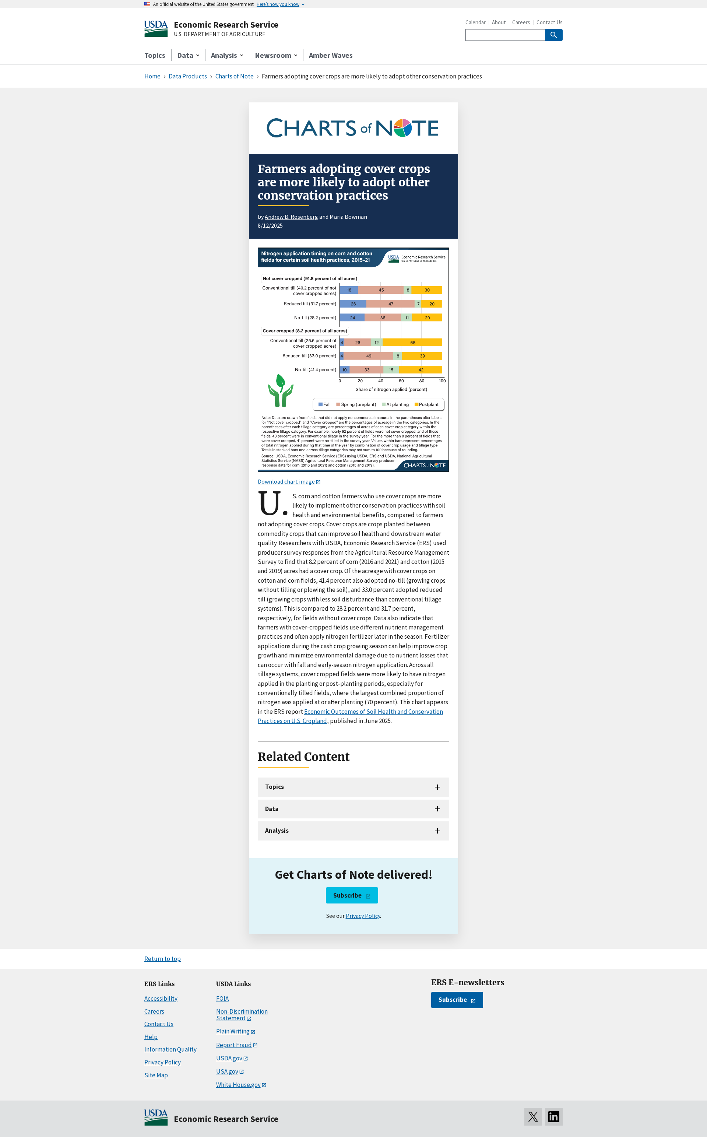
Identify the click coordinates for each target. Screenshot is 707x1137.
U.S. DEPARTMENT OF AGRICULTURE (219, 34)
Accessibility (160, 998)
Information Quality (170, 1049)
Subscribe (347, 895)
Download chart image (286, 481)
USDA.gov (229, 1058)
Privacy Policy (363, 915)
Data (271, 809)
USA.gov (227, 1071)
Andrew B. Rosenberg (291, 216)
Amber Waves (331, 55)
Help (151, 1037)
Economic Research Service (226, 24)
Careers (521, 22)
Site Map (156, 1075)
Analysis (277, 831)
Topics (154, 55)
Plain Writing (233, 1031)
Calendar (475, 22)
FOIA (222, 998)
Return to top (162, 959)
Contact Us (550, 22)
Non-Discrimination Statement (242, 1014)
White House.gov (238, 1085)
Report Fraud (234, 1045)
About (499, 22)
